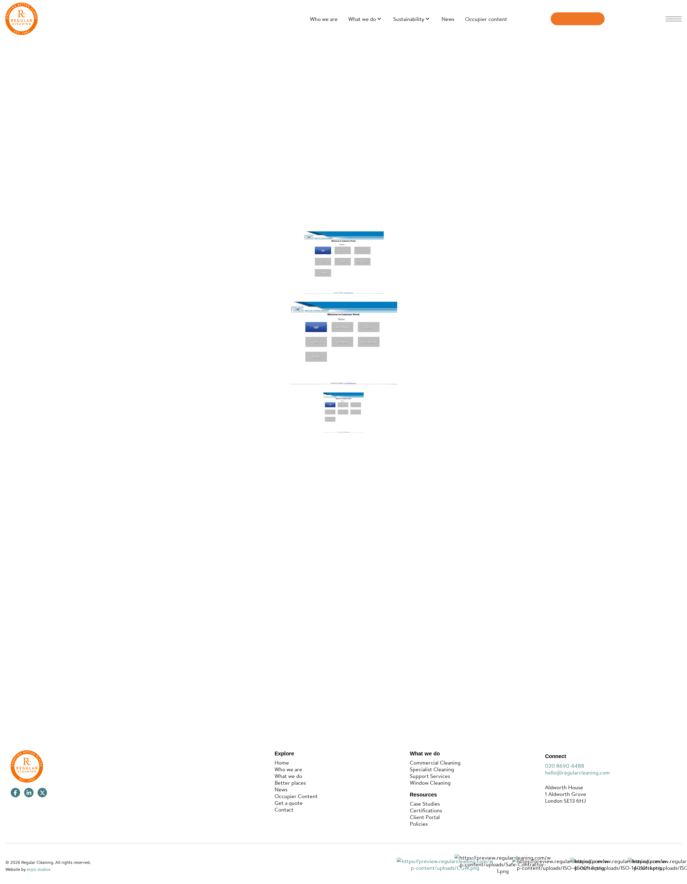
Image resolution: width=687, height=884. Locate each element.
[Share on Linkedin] (415, 631)
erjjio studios (39, 869)
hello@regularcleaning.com (577, 772)
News (193, 43)
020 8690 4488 (564, 765)
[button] (379, 19)
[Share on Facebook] (391, 631)
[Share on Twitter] (403, 631)
